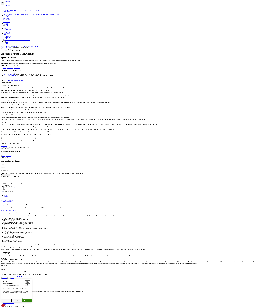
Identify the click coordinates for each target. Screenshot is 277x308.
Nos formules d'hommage (9, 73)
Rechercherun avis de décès (7, 16)
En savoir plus (4, 136)
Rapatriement (56, 14)
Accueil (2, 47)
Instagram (8, 29)
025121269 (14, 186)
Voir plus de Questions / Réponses (8, 210)
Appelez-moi (8, 156)
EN (7, 42)
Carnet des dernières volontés (10, 10)
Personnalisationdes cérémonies (7, 21)
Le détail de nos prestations (9, 75)
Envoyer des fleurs (8, 200)
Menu (2, 3)
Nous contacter (6, 33)
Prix (29, 14)
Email (4, 198)
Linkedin (8, 31)
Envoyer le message (5, 174)
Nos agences (8, 47)
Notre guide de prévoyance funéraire (11, 68)
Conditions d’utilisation (8, 303)
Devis (8, 26)
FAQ (4, 34)
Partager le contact (12, 191)
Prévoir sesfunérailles (5, 8)
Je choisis (16, 300)
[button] (3, 305)
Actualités (5, 304)
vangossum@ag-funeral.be (15, 187)
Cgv (2, 177)
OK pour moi (27, 300)
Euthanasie (39, 10)
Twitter (5, 195)
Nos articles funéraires (35, 14)
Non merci (6, 300)
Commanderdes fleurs (6, 24)
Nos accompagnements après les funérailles (13, 80)
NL (7, 44)
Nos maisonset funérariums (6, 18)
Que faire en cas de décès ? (9, 14)
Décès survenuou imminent (6, 12)
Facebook (8, 32)
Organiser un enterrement (22, 14)
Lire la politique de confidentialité (9, 296)
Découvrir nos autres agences (7, 201)
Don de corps (33, 10)
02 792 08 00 (4, 146)
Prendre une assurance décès (23, 10)
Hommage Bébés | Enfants (46, 14)
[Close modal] (7, 157)
